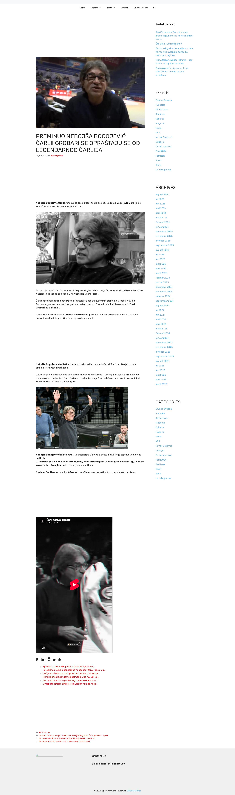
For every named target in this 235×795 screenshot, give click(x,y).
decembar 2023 (164, 342)
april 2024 (161, 324)
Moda (158, 128)
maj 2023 (161, 375)
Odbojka (160, 141)
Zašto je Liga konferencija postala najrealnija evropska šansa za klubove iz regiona (174, 52)
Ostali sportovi (163, 146)
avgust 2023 (162, 361)
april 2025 (161, 268)
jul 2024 (160, 310)
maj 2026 (161, 208)
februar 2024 (163, 333)
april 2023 (161, 379)
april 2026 (161, 213)
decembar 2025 (164, 231)
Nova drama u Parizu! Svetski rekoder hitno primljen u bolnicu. (66, 738)
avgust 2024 (162, 305)
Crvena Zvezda (141, 8)
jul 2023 (160, 365)
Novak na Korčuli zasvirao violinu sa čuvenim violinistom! (64, 741)
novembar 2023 (164, 347)
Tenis (109, 8)
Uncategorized (163, 169)
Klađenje (160, 114)
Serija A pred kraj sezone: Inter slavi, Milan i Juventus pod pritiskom (172, 71)
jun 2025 (160, 259)
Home (82, 8)
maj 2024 (161, 319)
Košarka (94, 8)
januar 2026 (162, 226)
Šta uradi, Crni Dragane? (169, 43)
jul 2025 (160, 254)
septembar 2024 (165, 300)
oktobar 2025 (163, 240)
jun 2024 (160, 314)
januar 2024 (162, 338)
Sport (159, 160)
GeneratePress (134, 791)
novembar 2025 (164, 236)
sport (105, 735)
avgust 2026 (162, 194)
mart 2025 (161, 273)
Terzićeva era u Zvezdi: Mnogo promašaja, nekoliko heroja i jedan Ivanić (174, 35)
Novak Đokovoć (164, 137)
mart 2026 (161, 217)
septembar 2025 (165, 245)
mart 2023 (161, 384)
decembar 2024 (164, 287)
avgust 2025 (162, 250)
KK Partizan (44, 732)
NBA (158, 132)
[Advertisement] (90, 37)
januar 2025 (162, 282)
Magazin (160, 123)
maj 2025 (161, 263)
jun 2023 (160, 370)
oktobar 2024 (163, 296)
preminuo (98, 735)
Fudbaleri (161, 104)
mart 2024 (161, 328)
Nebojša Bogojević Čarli (82, 735)
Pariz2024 (161, 151)
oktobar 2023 (163, 351)
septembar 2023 (165, 356)
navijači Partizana (63, 735)
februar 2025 (163, 277)
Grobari (42, 735)
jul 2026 (160, 199)
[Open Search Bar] (154, 7)
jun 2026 (160, 203)
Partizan (125, 8)
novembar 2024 (164, 291)
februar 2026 (163, 222)
